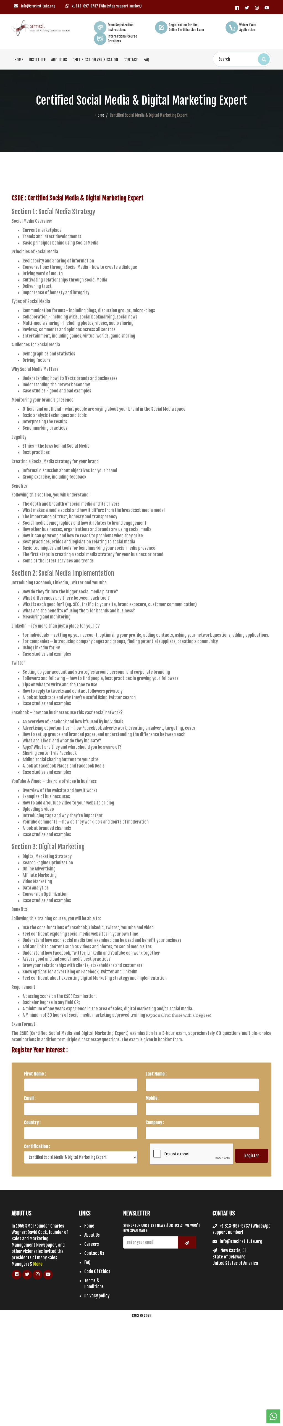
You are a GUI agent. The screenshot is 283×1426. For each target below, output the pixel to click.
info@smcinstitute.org (37, 6)
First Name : (35, 1074)
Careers (91, 1244)
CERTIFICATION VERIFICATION (95, 59)
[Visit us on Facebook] (237, 5)
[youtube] (266, 5)
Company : (155, 1122)
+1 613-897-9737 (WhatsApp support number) (107, 6)
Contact (131, 59)
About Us (59, 59)
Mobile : (152, 1098)
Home (18, 59)
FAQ (146, 59)
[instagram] (256, 5)
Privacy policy (96, 1295)
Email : (30, 1098)
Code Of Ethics (97, 1271)
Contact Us (94, 1253)
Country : (32, 1122)
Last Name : (156, 1074)
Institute (37, 59)
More (38, 1264)
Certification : (37, 1146)
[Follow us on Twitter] (246, 5)
